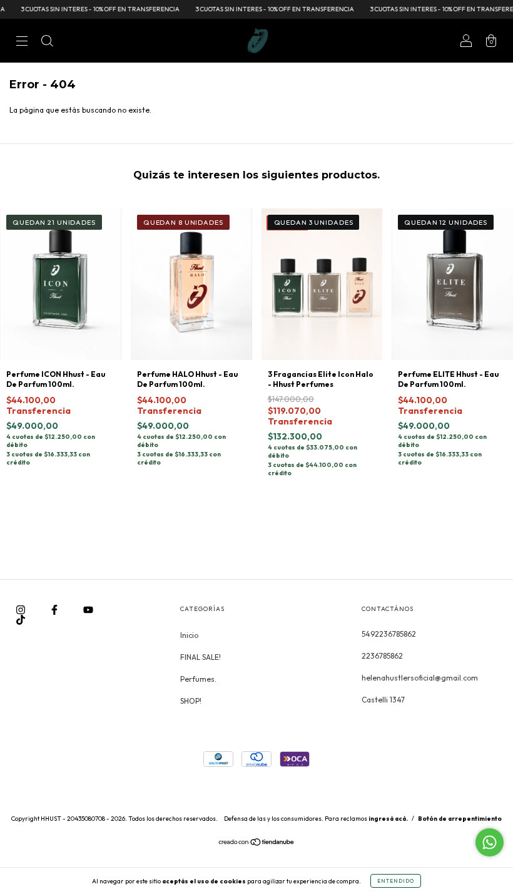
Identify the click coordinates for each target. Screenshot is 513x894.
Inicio (189, 635)
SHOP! (190, 701)
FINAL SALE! (200, 657)
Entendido (395, 881)
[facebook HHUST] (55, 609)
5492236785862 (389, 634)
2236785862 (382, 655)
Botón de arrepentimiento (460, 818)
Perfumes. (198, 679)
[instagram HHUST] (21, 609)
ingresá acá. (388, 818)
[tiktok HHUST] (20, 619)
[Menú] (22, 42)
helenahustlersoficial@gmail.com (420, 677)
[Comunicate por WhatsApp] (489, 842)
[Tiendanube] (257, 843)
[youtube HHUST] (88, 609)
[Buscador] (47, 42)
